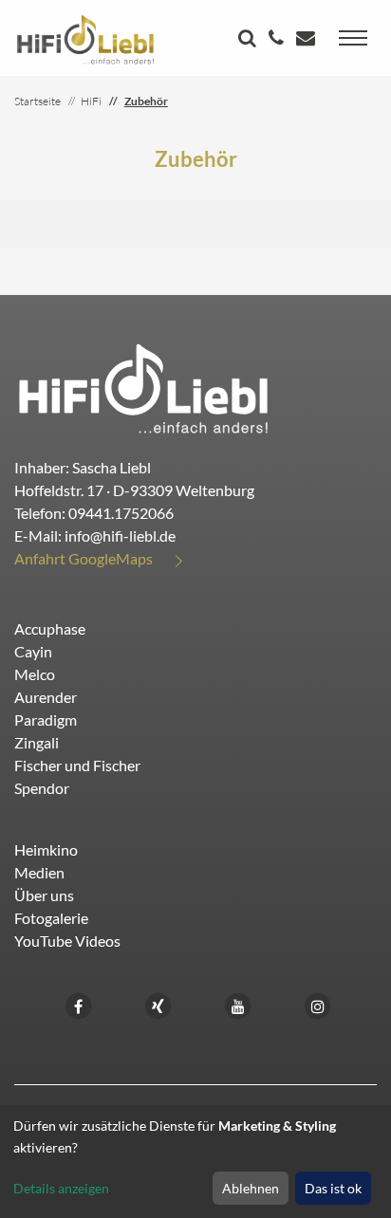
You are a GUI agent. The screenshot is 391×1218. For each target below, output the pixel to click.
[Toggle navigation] (353, 38)
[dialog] (195, 1161)
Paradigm (45, 719)
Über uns (44, 895)
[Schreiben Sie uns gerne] (308, 39)
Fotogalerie (51, 918)
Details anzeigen (61, 1188)
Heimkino (46, 849)
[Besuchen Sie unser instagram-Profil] (318, 1004)
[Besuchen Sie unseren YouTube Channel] (238, 1004)
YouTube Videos (67, 941)
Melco (34, 674)
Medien (39, 872)
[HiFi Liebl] (85, 38)
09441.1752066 (121, 513)
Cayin (33, 651)
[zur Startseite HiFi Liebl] (143, 387)
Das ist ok (333, 1188)
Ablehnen (250, 1188)
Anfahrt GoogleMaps (83, 558)
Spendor (41, 788)
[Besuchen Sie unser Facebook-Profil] (78, 1004)
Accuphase (49, 628)
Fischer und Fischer (77, 765)
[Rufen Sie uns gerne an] (279, 39)
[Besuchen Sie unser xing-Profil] (158, 1004)
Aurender (45, 697)
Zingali (36, 742)
